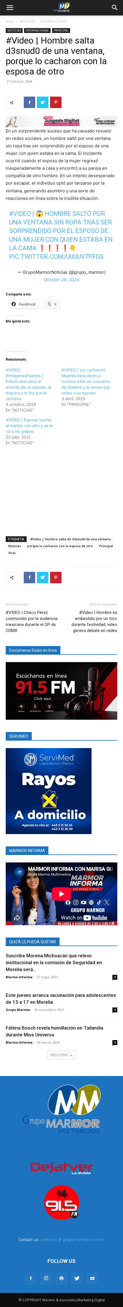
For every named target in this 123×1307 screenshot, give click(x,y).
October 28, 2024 (61, 279)
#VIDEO (20, 213)
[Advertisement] (61, 490)
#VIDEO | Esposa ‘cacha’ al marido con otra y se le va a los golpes (29, 425)
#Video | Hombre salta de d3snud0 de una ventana (70, 539)
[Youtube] (92, 1278)
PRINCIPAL (61, 30)
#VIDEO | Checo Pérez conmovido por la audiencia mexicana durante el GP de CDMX (31, 621)
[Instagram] (46, 1278)
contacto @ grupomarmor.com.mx (72, 1239)
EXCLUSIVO (59, 1054)
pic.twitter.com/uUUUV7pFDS (56, 256)
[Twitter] (42, 102)
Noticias (14, 546)
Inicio (10, 21)
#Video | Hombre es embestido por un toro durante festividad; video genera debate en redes (94, 621)
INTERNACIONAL (54, 21)
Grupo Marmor (18, 1009)
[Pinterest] (55, 102)
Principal (106, 546)
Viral (11, 553)
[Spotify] (61, 1278)
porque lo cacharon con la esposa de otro (60, 546)
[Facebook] (29, 102)
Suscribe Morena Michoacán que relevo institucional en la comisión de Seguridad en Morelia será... (54, 962)
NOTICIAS (27, 21)
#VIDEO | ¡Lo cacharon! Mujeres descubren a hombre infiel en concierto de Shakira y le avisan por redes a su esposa (85, 381)
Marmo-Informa (19, 977)
